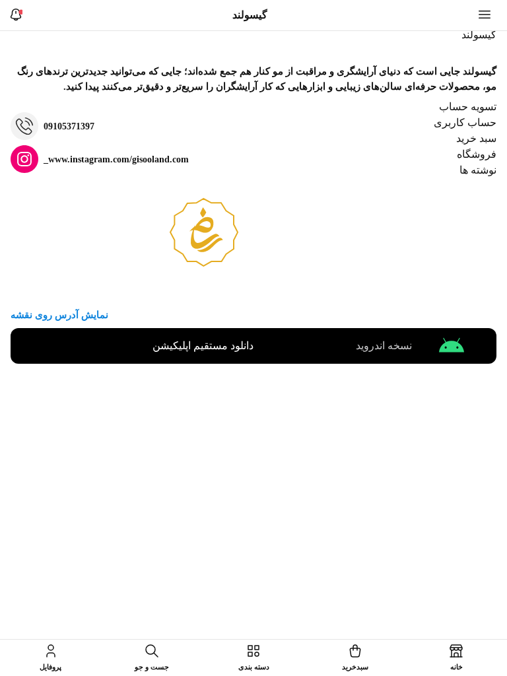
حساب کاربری (465, 122)
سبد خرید (476, 138)
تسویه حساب (467, 106)
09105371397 (69, 126)
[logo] (475, 38)
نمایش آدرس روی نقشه (59, 315)
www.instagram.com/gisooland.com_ (116, 159)
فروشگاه (476, 154)
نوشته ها (477, 170)
